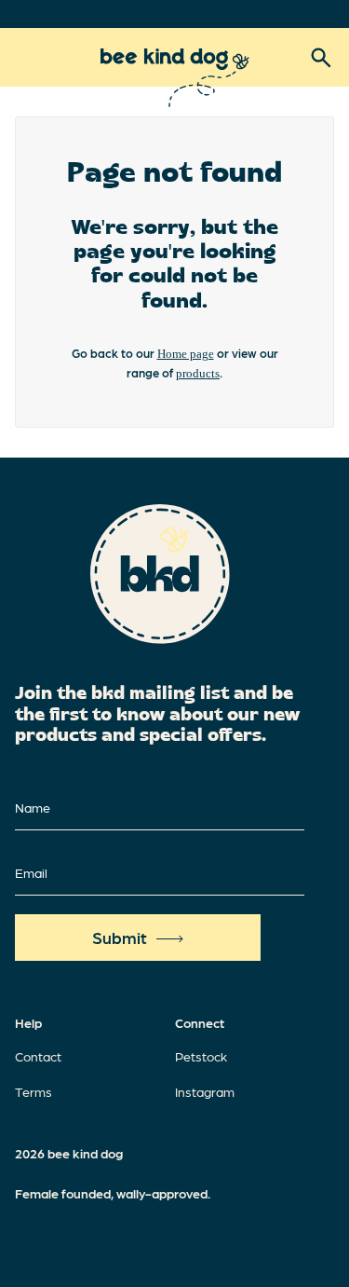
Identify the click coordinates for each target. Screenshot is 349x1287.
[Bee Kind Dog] (175, 77)
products (198, 373)
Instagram (205, 1091)
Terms (33, 1091)
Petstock (201, 1055)
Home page (185, 354)
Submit (119, 937)
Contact (38, 1055)
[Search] (321, 58)
